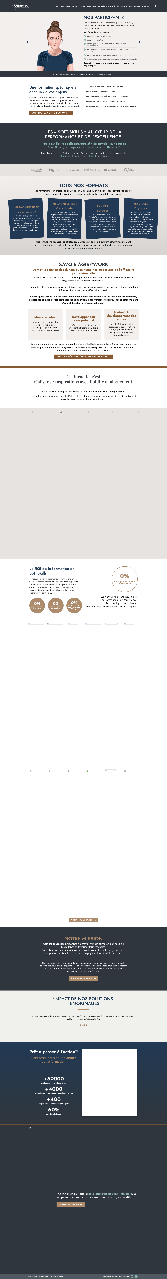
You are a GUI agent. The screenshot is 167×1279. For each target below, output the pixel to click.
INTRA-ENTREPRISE (64, 204)
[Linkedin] (132, 1276)
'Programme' (140, 208)
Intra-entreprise (26, 207)
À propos (145, 6)
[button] (27, 42)
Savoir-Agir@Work (88, 6)
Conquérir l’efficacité (106, 6)
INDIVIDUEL (102, 206)
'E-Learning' (102, 210)
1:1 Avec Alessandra (124, 6)
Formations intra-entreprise (66, 6)
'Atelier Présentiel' (26, 212)
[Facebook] (136, 1276)
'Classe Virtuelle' (64, 208)
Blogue (137, 6)
